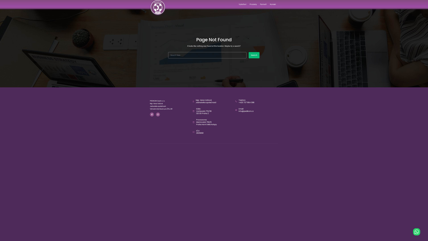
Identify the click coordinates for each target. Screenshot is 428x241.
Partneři (263, 4)
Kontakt (273, 4)
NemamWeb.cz (168, 147)
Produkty (253, 4)
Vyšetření (242, 4)
